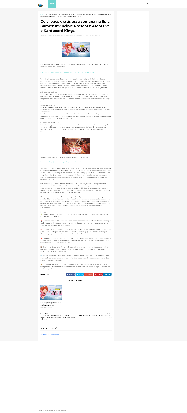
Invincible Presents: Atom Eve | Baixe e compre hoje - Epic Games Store (67, 72)
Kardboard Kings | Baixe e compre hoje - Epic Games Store (62, 162)
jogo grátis (76, 14)
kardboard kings (86, 14)
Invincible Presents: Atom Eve (63, 14)
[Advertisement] (133, 42)
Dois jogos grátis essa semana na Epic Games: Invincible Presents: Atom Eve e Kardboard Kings (50, 304)
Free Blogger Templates (59, 410)
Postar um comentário (50, 335)
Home (52, 4)
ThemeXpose (48, 410)
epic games (49, 14)
